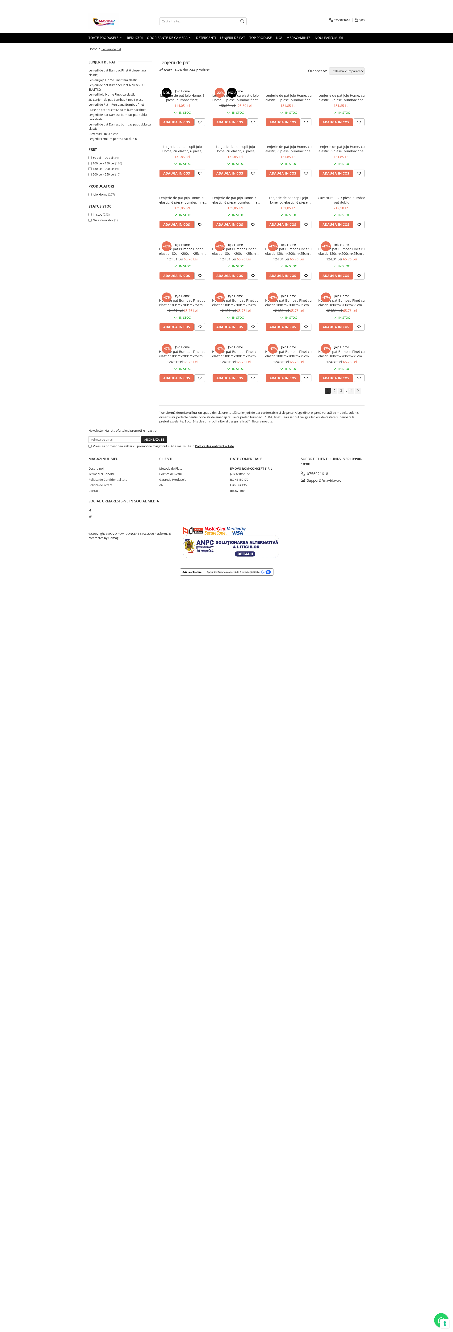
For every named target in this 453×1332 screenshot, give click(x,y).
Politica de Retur (170, 474)
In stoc (97, 214)
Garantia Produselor (173, 479)
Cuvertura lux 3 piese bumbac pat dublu (341, 200)
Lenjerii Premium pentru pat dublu (112, 139)
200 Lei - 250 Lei (103, 174)
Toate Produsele (103, 37)
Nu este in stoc (103, 220)
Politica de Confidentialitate (214, 446)
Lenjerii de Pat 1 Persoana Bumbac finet (116, 104)
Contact (94, 491)
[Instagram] (90, 516)
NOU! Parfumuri (329, 37)
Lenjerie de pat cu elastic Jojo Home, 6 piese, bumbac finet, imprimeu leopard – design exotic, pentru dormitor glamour (235, 97)
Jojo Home (100, 194)
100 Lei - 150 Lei (103, 163)
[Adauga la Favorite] (199, 122)
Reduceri (135, 37)
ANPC (163, 485)
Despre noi (96, 468)
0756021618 (317, 473)
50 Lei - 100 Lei (103, 157)
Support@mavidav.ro (323, 480)
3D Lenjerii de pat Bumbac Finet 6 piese (115, 99)
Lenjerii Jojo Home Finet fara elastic (112, 80)
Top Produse (260, 37)
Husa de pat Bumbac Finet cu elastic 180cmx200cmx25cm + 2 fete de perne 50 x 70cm (182, 251)
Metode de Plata (170, 468)
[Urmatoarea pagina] (358, 391)
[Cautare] (242, 21)
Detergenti (206, 37)
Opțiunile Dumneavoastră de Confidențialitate (233, 572)
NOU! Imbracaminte (293, 37)
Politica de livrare (100, 485)
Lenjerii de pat (232, 37)
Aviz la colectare (191, 572)
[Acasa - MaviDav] (112, 21)
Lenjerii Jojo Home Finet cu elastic (111, 94)
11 (351, 390)
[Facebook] (90, 511)
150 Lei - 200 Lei (103, 169)
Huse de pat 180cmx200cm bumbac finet (117, 110)
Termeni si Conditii (101, 474)
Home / (94, 49)
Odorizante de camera (168, 37)
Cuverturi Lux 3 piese (103, 134)
